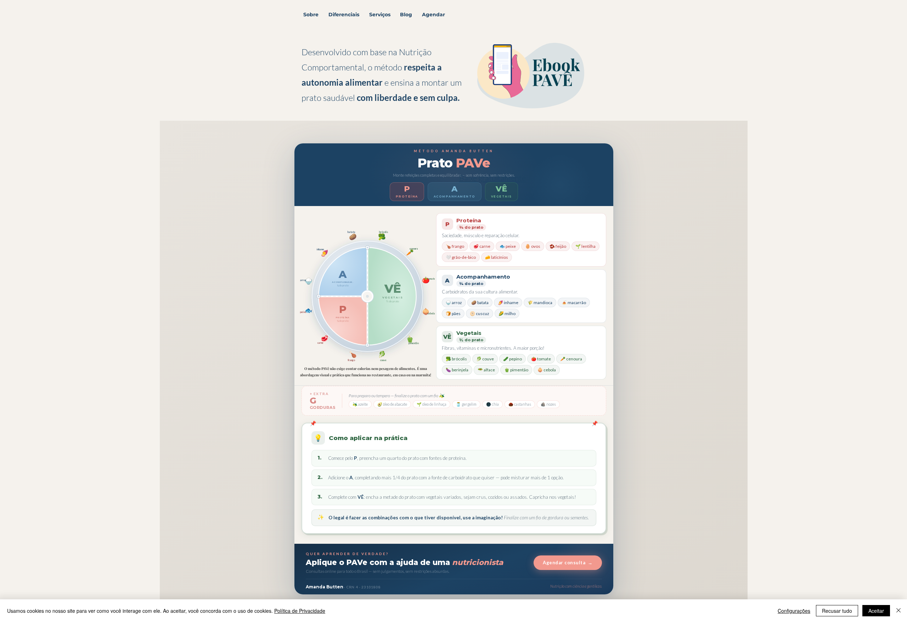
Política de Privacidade (299, 610)
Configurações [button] (794, 610)
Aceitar (876, 610)
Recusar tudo (837, 610)
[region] (555, 116)
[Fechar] (898, 610)
